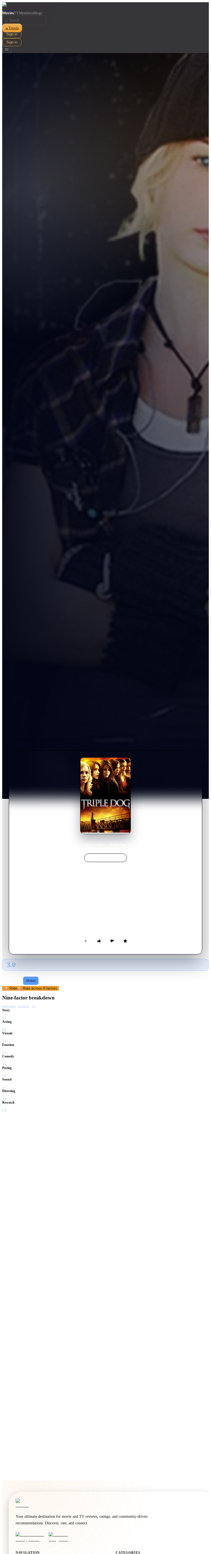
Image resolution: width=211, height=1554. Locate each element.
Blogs (37, 13)
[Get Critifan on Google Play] (63, 1537)
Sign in (11, 34)
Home (90, 845)
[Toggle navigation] (6, 49)
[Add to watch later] (85, 940)
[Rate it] (125, 940)
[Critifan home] (105, 6)
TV (16, 13)
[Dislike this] (112, 940)
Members (26, 13)
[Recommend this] (98, 940)
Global (31, 980)
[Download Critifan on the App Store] (30, 1537)
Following (13, 980)
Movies (8, 13)
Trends (12, 28)
